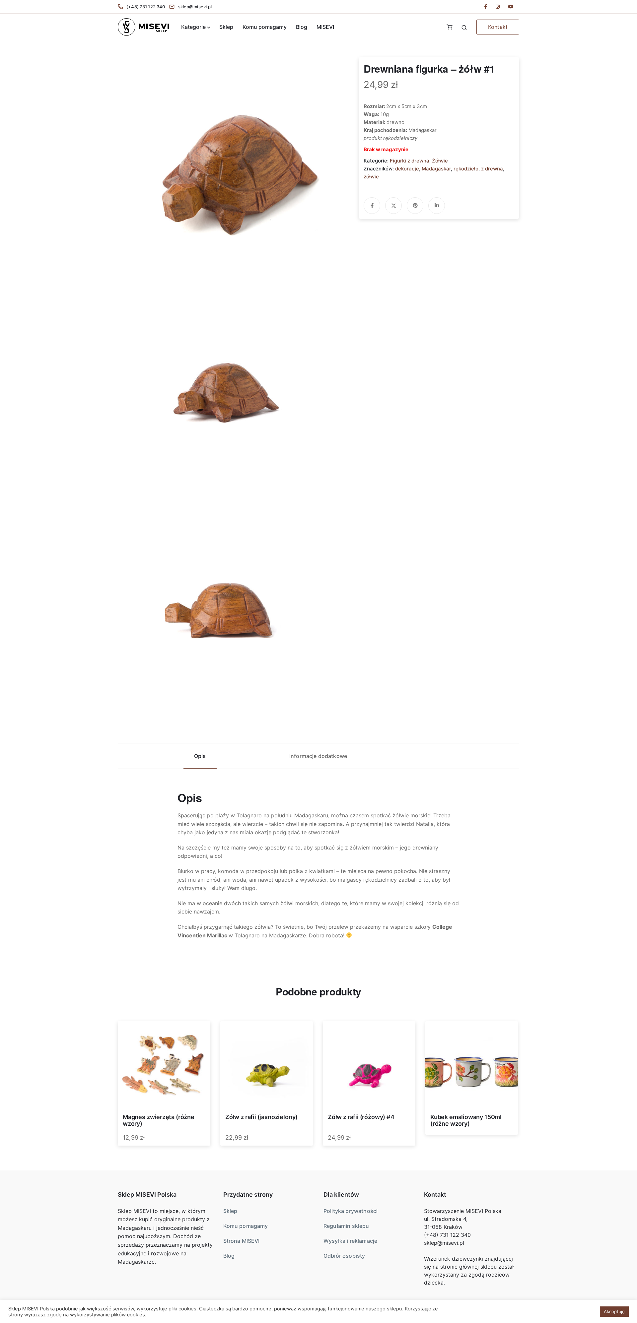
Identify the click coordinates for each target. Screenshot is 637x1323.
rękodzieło (466, 168)
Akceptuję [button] (614, 1311)
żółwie (371, 176)
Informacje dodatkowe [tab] (318, 756)
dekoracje (407, 168)
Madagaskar (436, 168)
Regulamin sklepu (346, 1226)
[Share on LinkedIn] (436, 205)
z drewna (492, 168)
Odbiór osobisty (344, 1255)
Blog (301, 27)
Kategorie (193, 27)
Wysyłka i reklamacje (350, 1240)
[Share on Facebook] (372, 205)
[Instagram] (498, 6)
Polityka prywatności (350, 1211)
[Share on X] (393, 205)
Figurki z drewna (409, 161)
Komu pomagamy (265, 27)
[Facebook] (485, 6)
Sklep (226, 27)
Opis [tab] (200, 756)
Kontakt (498, 27)
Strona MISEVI (241, 1240)
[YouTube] (511, 6)
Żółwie (440, 161)
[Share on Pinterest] (415, 205)
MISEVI (325, 27)
